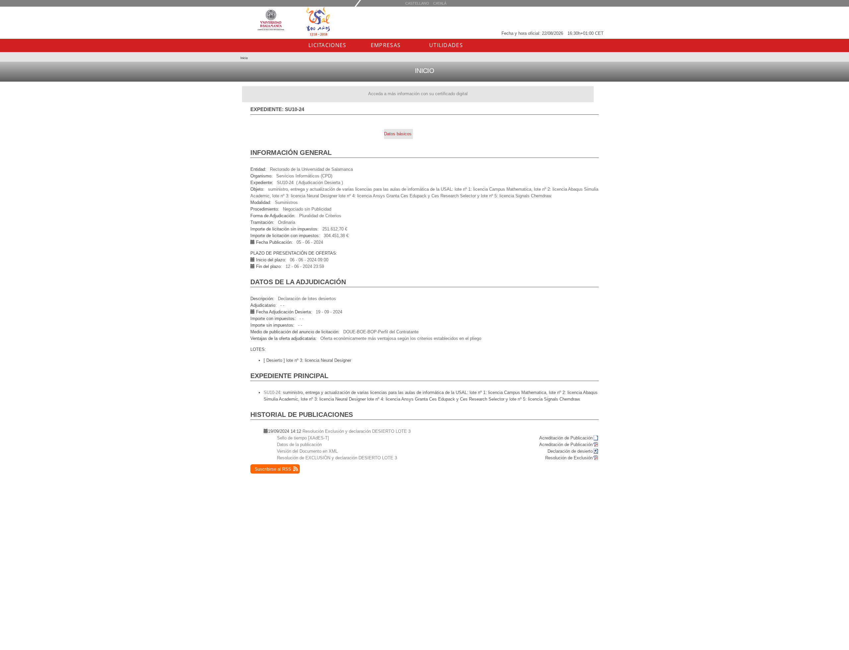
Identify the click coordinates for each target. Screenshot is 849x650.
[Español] (439, 3)
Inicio (244, 58)
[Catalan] (417, 3)
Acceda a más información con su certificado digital (418, 93)
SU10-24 (272, 392)
